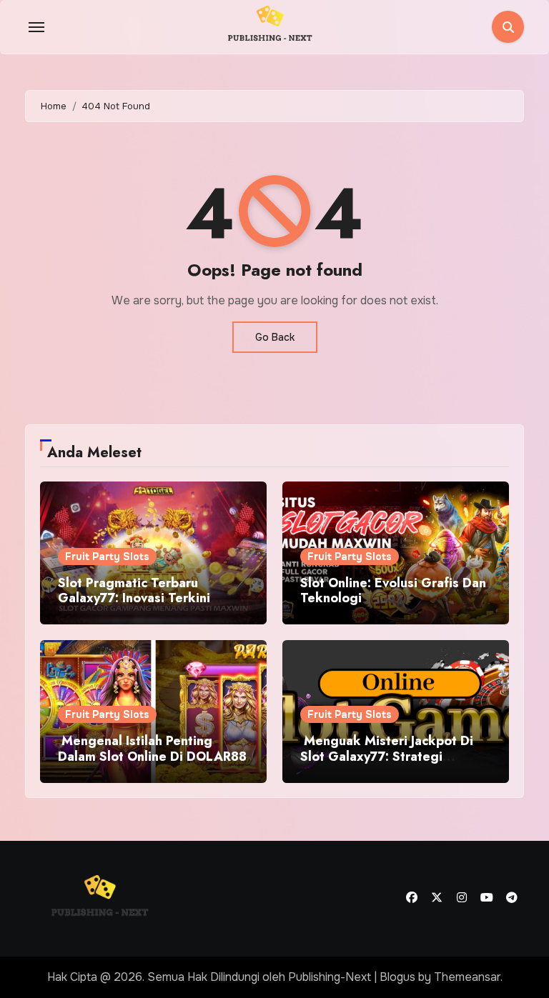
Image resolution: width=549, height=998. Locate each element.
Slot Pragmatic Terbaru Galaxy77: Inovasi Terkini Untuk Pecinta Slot (134, 598)
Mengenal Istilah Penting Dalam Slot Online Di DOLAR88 (152, 749)
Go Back (275, 337)
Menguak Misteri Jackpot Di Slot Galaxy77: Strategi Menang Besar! (386, 756)
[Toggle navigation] (36, 27)
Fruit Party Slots (107, 556)
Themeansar (467, 976)
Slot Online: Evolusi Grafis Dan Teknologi (393, 591)
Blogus (397, 976)
